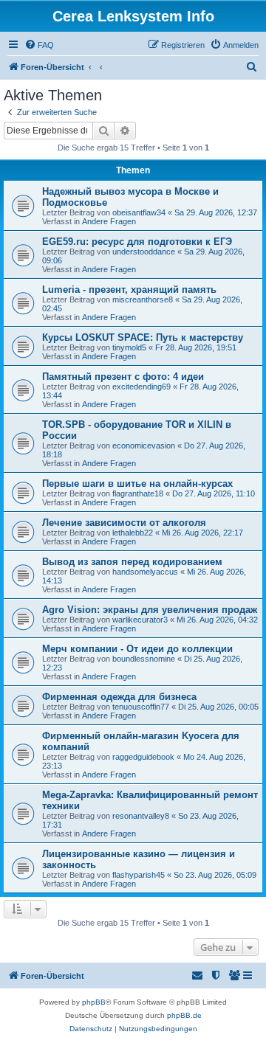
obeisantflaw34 (139, 212)
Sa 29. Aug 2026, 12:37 (215, 212)
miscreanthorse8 (142, 299)
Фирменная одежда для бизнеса (119, 696)
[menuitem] (39, 45)
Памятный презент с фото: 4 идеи (123, 376)
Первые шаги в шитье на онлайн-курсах (137, 483)
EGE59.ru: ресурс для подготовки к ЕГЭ (137, 241)
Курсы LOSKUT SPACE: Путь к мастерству (142, 337)
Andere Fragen (109, 221)
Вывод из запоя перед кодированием (132, 561)
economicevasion (143, 445)
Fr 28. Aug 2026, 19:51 (195, 347)
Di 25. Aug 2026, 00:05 (218, 706)
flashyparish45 (138, 874)
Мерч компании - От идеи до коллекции (137, 648)
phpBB (94, 1002)
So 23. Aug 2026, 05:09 (215, 874)
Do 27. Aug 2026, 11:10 (213, 493)
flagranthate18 (137, 493)
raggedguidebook (143, 756)
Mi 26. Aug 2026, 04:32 (217, 619)
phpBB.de (184, 1015)
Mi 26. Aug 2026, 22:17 (202, 532)
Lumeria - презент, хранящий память (129, 289)
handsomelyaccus (145, 571)
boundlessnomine (143, 658)
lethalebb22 (132, 532)
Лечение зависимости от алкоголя (124, 522)
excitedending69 (141, 386)
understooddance (143, 251)
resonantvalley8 (140, 815)
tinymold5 (129, 347)
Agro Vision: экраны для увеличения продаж (149, 609)
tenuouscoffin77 (140, 706)
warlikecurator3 (140, 619)
